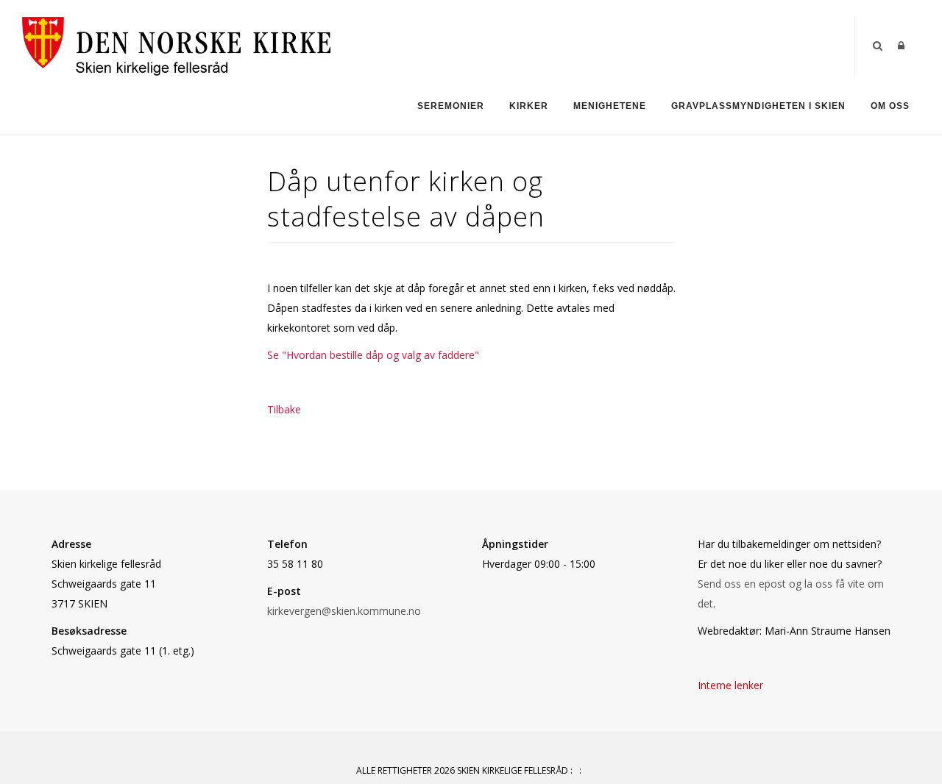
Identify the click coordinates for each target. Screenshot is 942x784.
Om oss (890, 106)
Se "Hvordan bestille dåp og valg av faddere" (373, 355)
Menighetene (609, 106)
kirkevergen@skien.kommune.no (344, 611)
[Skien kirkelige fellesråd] (176, 45)
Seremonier (450, 106)
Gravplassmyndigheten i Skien (758, 106)
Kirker (528, 106)
